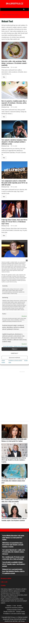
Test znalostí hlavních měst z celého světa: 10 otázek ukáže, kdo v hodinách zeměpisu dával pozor (14, 481)
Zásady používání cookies (14, 609)
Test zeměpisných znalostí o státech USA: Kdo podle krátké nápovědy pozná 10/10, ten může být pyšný (14, 170)
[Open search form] (23, 9)
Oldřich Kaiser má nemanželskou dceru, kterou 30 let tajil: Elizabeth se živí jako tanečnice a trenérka (14, 460)
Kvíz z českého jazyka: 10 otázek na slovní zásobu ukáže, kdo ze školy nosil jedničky (14, 501)
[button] (26, 260)
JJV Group (22, 621)
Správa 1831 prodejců (8, 346)
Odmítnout (14, 353)
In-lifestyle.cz (14, 3)
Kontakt (25, 360)
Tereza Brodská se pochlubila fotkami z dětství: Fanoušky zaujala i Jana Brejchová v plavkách (14, 519)
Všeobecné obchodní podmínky (14, 607)
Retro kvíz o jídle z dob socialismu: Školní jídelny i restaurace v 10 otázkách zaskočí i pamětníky (14, 50)
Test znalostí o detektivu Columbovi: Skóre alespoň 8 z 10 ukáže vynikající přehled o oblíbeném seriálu (14, 129)
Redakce (9, 606)
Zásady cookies (20, 612)
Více (4, 77)
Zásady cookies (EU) (9, 612)
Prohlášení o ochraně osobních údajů (14, 613)
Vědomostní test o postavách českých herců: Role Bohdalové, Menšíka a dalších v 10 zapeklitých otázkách (13, 571)
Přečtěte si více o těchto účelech (20, 346)
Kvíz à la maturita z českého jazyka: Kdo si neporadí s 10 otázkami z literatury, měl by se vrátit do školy (14, 90)
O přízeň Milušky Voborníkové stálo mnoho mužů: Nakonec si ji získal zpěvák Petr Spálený (14, 440)
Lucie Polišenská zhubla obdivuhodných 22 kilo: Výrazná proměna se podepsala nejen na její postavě (14, 248)
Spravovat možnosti (14, 357)
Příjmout (14, 349)
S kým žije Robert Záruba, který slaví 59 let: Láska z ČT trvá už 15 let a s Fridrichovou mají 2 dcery (14, 209)
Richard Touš (6, 67)
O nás (14, 606)
